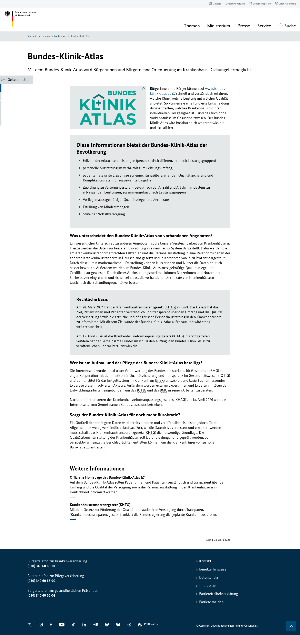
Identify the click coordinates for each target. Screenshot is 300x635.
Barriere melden (211, 602)
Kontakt (205, 561)
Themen (45, 36)
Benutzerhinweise (212, 569)
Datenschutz (208, 577)
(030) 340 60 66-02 (42, 580)
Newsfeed (151, 624)
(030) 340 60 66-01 (42, 566)
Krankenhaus (60, 36)
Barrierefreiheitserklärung (218, 594)
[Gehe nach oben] (291, 626)
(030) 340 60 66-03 (42, 595)
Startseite (32, 36)
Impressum (207, 586)
